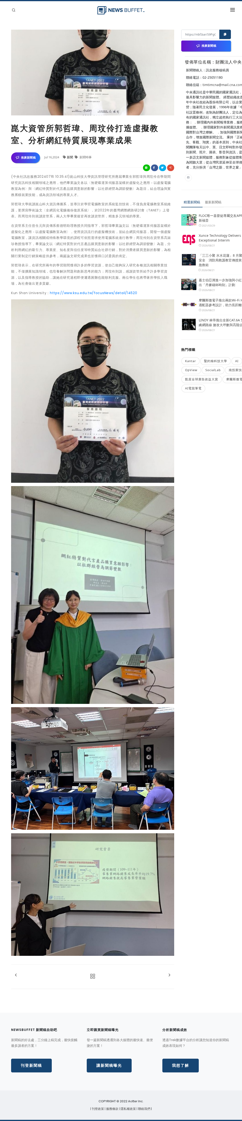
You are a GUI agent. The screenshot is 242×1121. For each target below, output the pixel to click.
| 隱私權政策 (128, 1109)
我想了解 (180, 1065)
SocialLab (213, 370)
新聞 (70, 157)
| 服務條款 (112, 1109)
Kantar (190, 361)
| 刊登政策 (97, 1109)
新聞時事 (85, 157)
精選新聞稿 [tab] (192, 202)
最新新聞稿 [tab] (213, 202)
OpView (191, 370)
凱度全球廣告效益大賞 (201, 379)
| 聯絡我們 (144, 1109)
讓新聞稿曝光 (109, 1065)
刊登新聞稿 (31, 1065)
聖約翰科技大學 (215, 361)
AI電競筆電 (193, 388)
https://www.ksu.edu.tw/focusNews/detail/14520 (93, 293)
